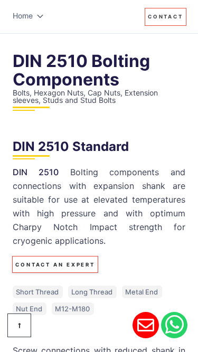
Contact (165, 17)
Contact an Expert (55, 265)
